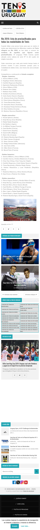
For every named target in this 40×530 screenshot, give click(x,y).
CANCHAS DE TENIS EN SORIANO (28, 327)
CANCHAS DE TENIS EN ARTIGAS (10, 309)
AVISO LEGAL (21, 504)
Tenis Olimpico (20, 33)
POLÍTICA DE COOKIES (20, 515)
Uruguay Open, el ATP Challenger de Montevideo (24, 428)
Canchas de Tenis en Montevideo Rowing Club (23, 455)
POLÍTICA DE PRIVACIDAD (20, 509)
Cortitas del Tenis (7, 28)
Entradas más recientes (10, 294)
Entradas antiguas (30, 294)
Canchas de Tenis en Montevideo (19, 446)
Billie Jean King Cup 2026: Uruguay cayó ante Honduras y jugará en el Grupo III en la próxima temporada (20, 364)
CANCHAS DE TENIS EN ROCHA (10, 325)
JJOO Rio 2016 (20, 28)
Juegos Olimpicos (8, 33)
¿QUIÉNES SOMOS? (20, 498)
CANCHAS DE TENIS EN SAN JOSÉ (10, 327)
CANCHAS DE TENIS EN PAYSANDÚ (29, 320)
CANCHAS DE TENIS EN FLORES (28, 316)
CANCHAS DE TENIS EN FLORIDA (10, 318)
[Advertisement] (20, 401)
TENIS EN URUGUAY (28, 491)
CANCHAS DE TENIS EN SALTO (28, 325)
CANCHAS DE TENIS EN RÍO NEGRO (11, 323)
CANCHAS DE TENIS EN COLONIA (28, 313)
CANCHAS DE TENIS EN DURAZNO (10, 316)
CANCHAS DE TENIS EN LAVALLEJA (29, 318)
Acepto (14, 526)
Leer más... (25, 526)
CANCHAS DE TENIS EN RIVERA (28, 323)
